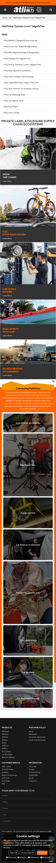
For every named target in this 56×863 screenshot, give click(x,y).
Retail (31, 731)
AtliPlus (4, 749)
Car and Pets (28, 672)
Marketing (46, 857)
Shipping (5, 772)
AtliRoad (5, 746)
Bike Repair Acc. (28, 465)
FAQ (3, 784)
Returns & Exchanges (10, 775)
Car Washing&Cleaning (28, 698)
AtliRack (5, 737)
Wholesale (33, 734)
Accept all (42, 853)
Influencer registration (37, 737)
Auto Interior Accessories (28, 423)
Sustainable (33, 775)
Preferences (34, 857)
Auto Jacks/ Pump (28, 640)
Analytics (23, 857)
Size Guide (6, 781)
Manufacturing (34, 772)
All (10, 18)
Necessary (12, 857)
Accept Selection (27, 853)
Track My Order (7, 769)
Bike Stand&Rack (8, 757)
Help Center (6, 766)
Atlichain (5, 734)
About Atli (32, 766)
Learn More (7, 181)
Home (4, 18)
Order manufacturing (37, 740)
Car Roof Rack (7, 754)
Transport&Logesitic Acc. (28, 592)
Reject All (13, 853)
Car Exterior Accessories (28, 544)
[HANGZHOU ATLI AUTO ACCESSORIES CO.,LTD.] (28, 10)
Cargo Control (28, 513)
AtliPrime (5, 731)
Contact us (33, 781)
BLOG (31, 778)
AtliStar (5, 740)
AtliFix (4, 743)
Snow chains (6, 752)
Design (31, 769)
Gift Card (5, 778)
